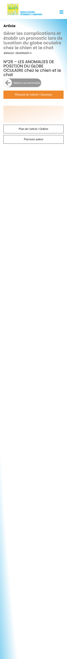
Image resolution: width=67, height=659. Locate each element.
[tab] (33, 95)
